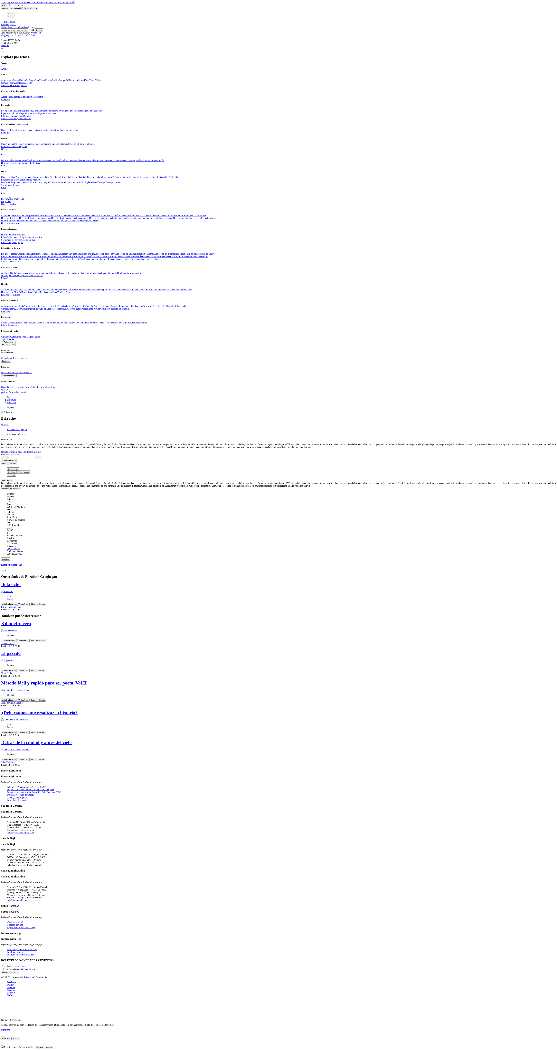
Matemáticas (17, 116)
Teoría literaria (110, 322)
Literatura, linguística (43, 309)
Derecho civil (128, 215)
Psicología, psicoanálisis (119, 309)
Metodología (24, 163)
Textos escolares (151, 259)
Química (27, 116)
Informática (6, 116)
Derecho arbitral (98, 215)
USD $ (11, 14)
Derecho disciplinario (61, 218)
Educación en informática (166, 254)
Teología (101, 182)
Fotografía (63, 80)
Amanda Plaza (8, 643)
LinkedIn (11, 992)
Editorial (37, 2)
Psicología (17, 179)
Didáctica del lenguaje (48, 254)
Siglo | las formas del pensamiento (17, 2)
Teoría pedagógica (136, 259)
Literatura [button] (5, 311)
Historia (4, 163)
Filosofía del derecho (10, 237)
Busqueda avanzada (18, 392)
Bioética (5, 199)
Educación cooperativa (105, 254)
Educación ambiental (67, 254)
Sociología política (160, 177)
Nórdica (5, 424)
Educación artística (86, 254)
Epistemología (28, 289)
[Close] (2, 51)
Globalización (71, 177)
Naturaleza (90, 144)
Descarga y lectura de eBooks (20, 795)
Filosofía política (57, 177)
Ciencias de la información (13, 130)
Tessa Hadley (7, 673)
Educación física (27, 256)
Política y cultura (120, 177)
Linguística (13, 163)
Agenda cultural (8, 375)
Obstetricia (101, 273)
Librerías (6, 361)
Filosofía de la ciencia (176, 306)
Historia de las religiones (61, 182)
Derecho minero (165, 218)
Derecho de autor (180, 215)
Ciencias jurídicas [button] (9, 204)
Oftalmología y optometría (129, 273)
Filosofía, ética (159, 306)
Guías (13, 337)
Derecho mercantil (150, 218)
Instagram (11, 990)
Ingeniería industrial (29, 113)
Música (86, 80)
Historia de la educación (168, 256)
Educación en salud (187, 254)
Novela (78, 322)
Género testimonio (145, 160)
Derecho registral (40, 220)
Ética (68, 292)
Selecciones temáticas (45, 387)
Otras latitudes (13, 548)
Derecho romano (55, 220)
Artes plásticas (19, 80)
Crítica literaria (8, 322)
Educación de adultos (125, 254)
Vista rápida (23, 604)
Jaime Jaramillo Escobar (12, 703)
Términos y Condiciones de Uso (22, 949)
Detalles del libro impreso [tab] (18, 472)
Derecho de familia (197, 215)
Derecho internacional (117, 218)
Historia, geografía (16, 309)
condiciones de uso (26, 969)
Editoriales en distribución (8, 343)
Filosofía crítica (80, 289)
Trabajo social (32, 130)
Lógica (35, 292)
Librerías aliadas (24, 372)
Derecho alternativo (64, 215)
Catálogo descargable (17, 797)
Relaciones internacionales (140, 177)
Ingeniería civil (56, 110)
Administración (45, 130)
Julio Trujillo (7, 762)
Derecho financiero (98, 218)
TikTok (10, 995)
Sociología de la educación (115, 259)
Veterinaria (38, 275)
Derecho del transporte (23, 215)
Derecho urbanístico (89, 220)
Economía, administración (131, 306)
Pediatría (15, 275)
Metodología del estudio (197, 256)
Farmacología (57, 273)
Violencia (173, 177)
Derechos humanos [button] (10, 223)
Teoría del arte (25, 83)
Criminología (7, 215)
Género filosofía (69, 160)
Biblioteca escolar (9, 254)
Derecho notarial (180, 218)
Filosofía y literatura (170, 289)
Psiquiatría (23, 275)
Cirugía (24, 273)
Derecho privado (209, 218)
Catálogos (30, 80)
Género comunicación (19, 160)
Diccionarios (34, 337)
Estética (55, 80)
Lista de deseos (38, 604)
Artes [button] (3, 69)
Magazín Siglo (28, 387)
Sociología (159, 160)
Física (22, 97)
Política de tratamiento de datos (21, 954)
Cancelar (6, 1038)
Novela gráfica (124, 322)
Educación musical (60, 256)
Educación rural (76, 256)
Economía (5, 146)
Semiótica (52, 292)
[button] (8, 22)
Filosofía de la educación (145, 256)
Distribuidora (47, 2)
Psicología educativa (70, 259)
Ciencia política (8, 177)
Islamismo (5, 182)
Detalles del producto (11, 489)
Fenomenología (50, 289)
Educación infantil (43, 256)
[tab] (278, 480)
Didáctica (33, 254)
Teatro (92, 80)
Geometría (38, 97)
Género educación (53, 160)
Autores (5, 559)
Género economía (37, 160)
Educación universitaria (94, 256)
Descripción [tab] (13, 469)
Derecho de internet (10, 218)
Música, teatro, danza (71, 309)
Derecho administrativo (44, 215)
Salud (100, 259)
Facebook (11, 982)
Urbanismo (16, 185)
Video (98, 80)
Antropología (58, 130)
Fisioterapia (69, 273)
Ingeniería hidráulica (10, 113)
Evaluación (128, 256)
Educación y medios (114, 256)
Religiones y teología (31, 179)
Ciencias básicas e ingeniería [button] (14, 85)
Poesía (14, 259)
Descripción (7, 480)
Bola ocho (11, 584)
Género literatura (98, 160)
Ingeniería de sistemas (73, 110)
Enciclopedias (22, 337)
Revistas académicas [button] (10, 295)
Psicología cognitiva (51, 259)
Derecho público (24, 220)
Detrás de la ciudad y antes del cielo (36, 742)
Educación (148, 306)
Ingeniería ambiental (39, 110)
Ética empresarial (16, 199)
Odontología (111, 273)
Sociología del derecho (11, 240)
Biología (16, 97)
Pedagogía (6, 259)
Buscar (39, 30)
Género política (113, 160)
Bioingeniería (7, 110)
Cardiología (15, 273)
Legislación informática (31, 237)
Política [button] (4, 165)
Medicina (57, 309)
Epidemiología (44, 273)
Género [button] (4, 149)
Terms (38, 977)
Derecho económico (80, 218)
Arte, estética (52, 306)
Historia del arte (75, 80)
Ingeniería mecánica (47, 113)
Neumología (80, 273)
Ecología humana (24, 144)
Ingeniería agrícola (21, 110)
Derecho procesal (9, 220)
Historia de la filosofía (11, 292)
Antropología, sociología (12, 306)
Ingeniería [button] (5, 99)
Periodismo (35, 163)
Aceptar (16, 1038)
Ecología (115, 306)
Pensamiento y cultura (91, 309)
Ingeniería (29, 309)
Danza (42, 80)
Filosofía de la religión (97, 289)
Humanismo (26, 292)
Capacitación (23, 254)
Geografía (22, 146)
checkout (5, 45)
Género (4, 309)
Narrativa (71, 322)
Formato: (5, 454)
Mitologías (86, 182)
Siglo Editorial (7, 339)
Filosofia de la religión (39, 182)
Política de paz (91, 177)
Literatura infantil (43, 322)
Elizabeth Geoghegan (17, 429)
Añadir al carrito (9, 460)
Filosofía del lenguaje (136, 289)
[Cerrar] (2, 1036)
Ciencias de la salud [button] (10, 261)
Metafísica (43, 292)
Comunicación (68, 2)
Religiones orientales (19, 182)
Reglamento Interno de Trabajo (21, 927)
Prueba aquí (35, 32)
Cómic (4, 83)
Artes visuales (79, 306)
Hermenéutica (186, 289)
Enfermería (33, 273)
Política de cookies (15, 952)
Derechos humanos (24, 177)
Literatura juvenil (59, 322)
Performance (13, 83)
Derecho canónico (113, 215)
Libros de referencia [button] (10, 325)
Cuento (25, 322)
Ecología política (39, 144)
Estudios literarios (139, 322)
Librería (58, 2)
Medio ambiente (8, 144)
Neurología (91, 273)
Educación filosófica (10, 256)
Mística (94, 182)
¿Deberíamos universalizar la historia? (39, 712)
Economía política (41, 177)
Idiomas (182, 256)
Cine (37, 80)
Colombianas (7, 358)
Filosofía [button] (5, 278)
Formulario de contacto (17, 800)
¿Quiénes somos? (15, 922)
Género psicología (128, 160)
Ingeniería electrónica (92, 110)
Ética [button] (3, 187)
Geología (29, 97)
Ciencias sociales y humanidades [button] (16, 118)
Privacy (27, 977)
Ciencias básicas (65, 306)
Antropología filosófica (11, 289)
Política (11, 234)
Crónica (18, 322)
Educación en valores (205, 254)
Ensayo (32, 322)
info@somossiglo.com (17, 900)
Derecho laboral (134, 218)
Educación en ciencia (145, 254)
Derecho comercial (143, 215)
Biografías (6, 201)
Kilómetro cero (16, 623)
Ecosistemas (67, 144)
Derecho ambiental (82, 215)
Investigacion (79, 144)
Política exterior (105, 177)
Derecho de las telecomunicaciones (35, 218)
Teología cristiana (113, 182)
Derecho (5, 160)
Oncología (6, 275)
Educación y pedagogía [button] (12, 242)
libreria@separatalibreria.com (20, 832)
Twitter (10, 985)
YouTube (11, 987)
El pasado (11, 653)
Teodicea (61, 292)
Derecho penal (195, 218)
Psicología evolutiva (88, 259)
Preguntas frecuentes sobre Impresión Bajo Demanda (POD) (34, 792)
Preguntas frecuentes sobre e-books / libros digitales (30, 789)
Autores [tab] (11, 475)
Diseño (48, 80)
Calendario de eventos (11, 387)
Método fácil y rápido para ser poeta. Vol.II (44, 683)
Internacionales (20, 358)
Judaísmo (76, 182)
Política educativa (25, 259)
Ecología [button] (5, 132)
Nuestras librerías (9, 372)
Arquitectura (7, 80)
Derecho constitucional (162, 215)
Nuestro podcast (4, 390)
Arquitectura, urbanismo (35, 306)
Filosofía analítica (65, 289)
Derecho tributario (71, 220)
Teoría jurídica (28, 240)
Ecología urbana (54, 144)
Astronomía (6, 97)
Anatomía (5, 273)
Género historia (84, 160)
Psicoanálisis (7, 179)
